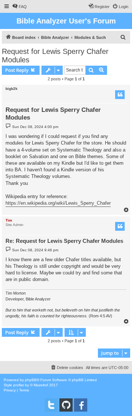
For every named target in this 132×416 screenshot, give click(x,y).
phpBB (31, 380)
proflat (18, 385)
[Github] (66, 405)
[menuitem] (19, 6)
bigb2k (12, 89)
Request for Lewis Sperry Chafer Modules (55, 55)
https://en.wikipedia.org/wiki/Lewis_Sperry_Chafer (58, 203)
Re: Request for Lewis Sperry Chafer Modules (64, 241)
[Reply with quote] (120, 94)
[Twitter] (51, 405)
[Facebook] (80, 405)
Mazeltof (41, 385)
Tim (9, 220)
